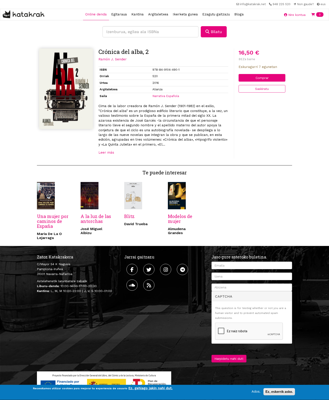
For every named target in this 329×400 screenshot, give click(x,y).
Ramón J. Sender (112, 59)
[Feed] (149, 285)
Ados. (256, 391)
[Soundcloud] (132, 285)
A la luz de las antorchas (96, 218)
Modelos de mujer (180, 218)
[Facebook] (132, 269)
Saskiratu (262, 89)
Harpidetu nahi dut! (229, 358)
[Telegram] (183, 269)
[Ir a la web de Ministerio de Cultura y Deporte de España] (104, 383)
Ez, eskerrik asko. (279, 392)
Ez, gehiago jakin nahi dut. (150, 388)
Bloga (239, 14)
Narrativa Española (165, 96)
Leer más (106, 152)
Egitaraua (119, 14)
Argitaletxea (158, 14)
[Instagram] (166, 269)
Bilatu (215, 31)
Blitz (129, 216)
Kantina (137, 14)
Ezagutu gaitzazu (216, 14)
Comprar (262, 78)
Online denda (96, 14)
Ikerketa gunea (185, 14)
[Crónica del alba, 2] (66, 89)
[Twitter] (149, 269)
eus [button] (323, 4)
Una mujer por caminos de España (52, 221)
